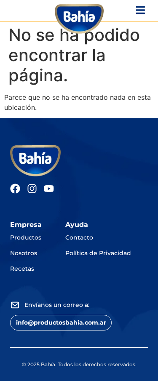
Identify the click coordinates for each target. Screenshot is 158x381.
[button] (61, 322)
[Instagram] (32, 189)
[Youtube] (49, 189)
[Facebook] (15, 189)
